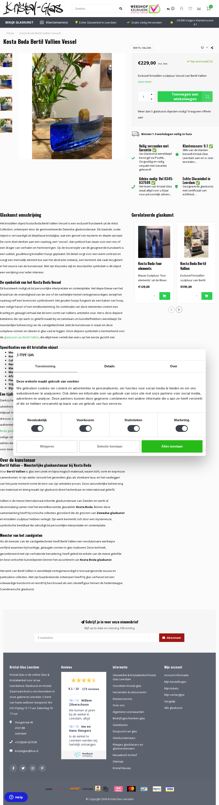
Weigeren (47, 446)
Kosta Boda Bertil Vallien (193, 266)
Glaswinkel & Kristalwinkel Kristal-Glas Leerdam (134, 677)
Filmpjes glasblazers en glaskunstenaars (128, 747)
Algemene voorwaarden (128, 712)
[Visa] (169, 789)
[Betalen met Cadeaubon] (105, 789)
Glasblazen (120, 725)
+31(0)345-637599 (26, 742)
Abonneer (173, 638)
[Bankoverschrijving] (49, 789)
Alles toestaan (172, 446)
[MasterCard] (131, 789)
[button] (171, 309)
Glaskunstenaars (124, 738)
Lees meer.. (145, 82)
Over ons (119, 705)
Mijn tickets (171, 688)
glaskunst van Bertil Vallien (21, 337)
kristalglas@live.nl (26, 751)
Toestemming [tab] (45, 366)
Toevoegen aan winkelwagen (185, 96)
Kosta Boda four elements (150, 266)
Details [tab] (109, 366)
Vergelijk (169, 701)
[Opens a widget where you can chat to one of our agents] (16, 797)
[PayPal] (157, 789)
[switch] (85, 428)
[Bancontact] (144, 789)
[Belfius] (62, 789)
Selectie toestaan (109, 446)
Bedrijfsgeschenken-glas (129, 718)
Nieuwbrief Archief (125, 755)
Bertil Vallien (142, 47)
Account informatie (176, 675)
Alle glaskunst (173, 708)
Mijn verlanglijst (174, 695)
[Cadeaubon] (87, 789)
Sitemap (118, 761)
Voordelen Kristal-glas (127, 686)
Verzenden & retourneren (129, 692)
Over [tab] (173, 366)
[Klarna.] (118, 789)
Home (10, 33)
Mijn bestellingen (175, 682)
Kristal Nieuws (122, 768)
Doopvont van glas (125, 731)
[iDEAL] (97, 791)
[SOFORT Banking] (75, 789)
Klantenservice (57, 22)
